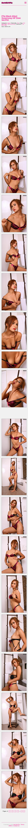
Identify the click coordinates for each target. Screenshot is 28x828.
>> (24, 811)
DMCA (10, 825)
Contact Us (16, 825)
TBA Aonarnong (11, 24)
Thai (18, 23)
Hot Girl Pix (16, 824)
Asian (8, 23)
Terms (22, 824)
